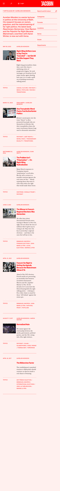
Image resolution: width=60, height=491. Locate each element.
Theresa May (21, 347)
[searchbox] (47, 11)
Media (19, 90)
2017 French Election (24, 380)
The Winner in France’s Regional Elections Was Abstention (26, 212)
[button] (4, 3)
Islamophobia (21, 345)
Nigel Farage (31, 345)
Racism (32, 90)
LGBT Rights (28, 136)
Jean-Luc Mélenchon (24, 386)
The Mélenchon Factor (25, 363)
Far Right (32, 88)
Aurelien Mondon (23, 46)
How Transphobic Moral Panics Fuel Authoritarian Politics (26, 111)
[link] (21, 3)
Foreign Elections (23, 243)
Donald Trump (29, 192)
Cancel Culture (22, 88)
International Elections (25, 384)
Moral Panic (21, 139)
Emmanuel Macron (23, 241)
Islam (26, 343)
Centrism (20, 192)
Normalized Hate (23, 325)
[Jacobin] (47, 3)
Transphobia (21, 92)
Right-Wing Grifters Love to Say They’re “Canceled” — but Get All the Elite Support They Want (26, 56)
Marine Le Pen (30, 247)
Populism (25, 90)
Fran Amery (21, 102)
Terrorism (31, 347)
